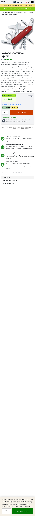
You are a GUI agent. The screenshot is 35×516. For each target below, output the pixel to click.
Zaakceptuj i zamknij (22, 511)
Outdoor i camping (15, 12)
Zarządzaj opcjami (6, 511)
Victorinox (8, 59)
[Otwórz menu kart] (2, 173)
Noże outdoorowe (29, 12)
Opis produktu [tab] (6, 177)
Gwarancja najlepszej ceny (12, 104)
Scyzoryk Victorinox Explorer (9, 14)
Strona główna (5, 12)
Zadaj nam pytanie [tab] (8, 183)
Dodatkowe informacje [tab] (9, 180)
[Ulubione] (29, 2)
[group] (17, 34)
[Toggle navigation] (2, 2)
